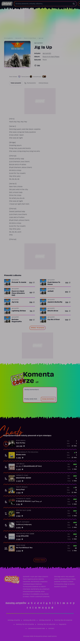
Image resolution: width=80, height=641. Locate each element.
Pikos (18, 522)
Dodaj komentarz (48, 399)
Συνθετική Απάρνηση (24, 524)
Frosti (26, 475)
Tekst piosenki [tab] (16, 83)
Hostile (28, 498)
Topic (18, 487)
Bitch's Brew (53, 311)
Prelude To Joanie (19, 282)
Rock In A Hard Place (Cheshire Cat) (18, 293)
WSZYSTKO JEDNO (23, 478)
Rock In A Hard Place (30, 38)
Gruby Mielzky (21, 452)
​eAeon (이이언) (20, 545)
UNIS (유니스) (20, 464)
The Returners (33, 452)
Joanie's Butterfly (55, 302)
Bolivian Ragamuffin (17, 320)
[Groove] (7, 3)
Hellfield (18, 475)
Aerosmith (18, 38)
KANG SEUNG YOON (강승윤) (25, 533)
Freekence (19, 498)
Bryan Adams (20, 440)
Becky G (24, 487)
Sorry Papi (20, 489)
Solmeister (25, 522)
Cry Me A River (54, 319)
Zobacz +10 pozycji (37, 327)
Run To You (20, 443)
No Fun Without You (24, 547)
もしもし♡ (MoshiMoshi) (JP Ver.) (29, 466)
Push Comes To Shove (54, 283)
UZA (18, 513)
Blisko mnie (21, 454)
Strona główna (8, 38)
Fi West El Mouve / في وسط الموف (29, 501)
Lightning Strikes (19, 311)
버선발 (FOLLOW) (22, 536)
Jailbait (51, 291)
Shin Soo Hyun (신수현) (23, 510)
